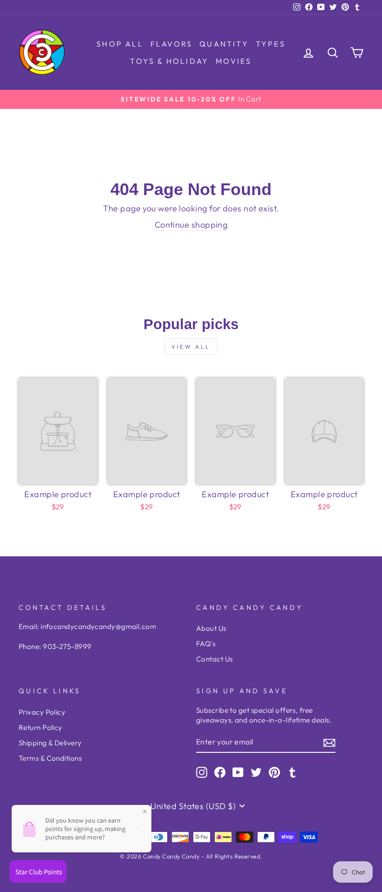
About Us (211, 628)
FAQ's (205, 643)
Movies (234, 61)
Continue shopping (191, 224)
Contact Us (214, 659)
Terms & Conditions (50, 758)
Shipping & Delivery (50, 742)
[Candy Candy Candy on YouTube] (238, 772)
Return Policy (40, 727)
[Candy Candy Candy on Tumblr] (292, 772)
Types (271, 43)
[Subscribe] (329, 742)
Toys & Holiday (169, 61)
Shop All (119, 43)
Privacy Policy (42, 712)
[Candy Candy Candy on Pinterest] (274, 772)
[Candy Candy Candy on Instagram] (201, 772)
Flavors (171, 43)
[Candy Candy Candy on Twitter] (256, 772)
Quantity (224, 43)
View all (191, 346)
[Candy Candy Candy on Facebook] (219, 772)
